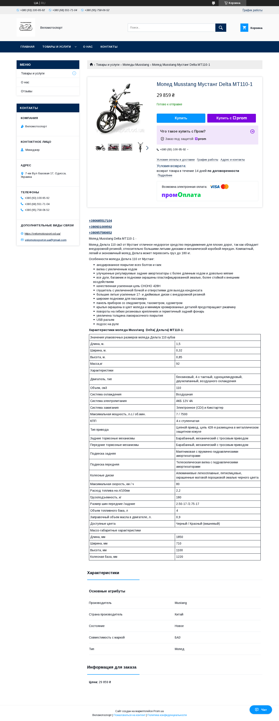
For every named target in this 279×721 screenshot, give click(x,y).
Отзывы (26, 91)
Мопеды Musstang (136, 64)
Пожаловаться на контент (129, 715)
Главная (27, 46)
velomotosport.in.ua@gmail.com (45, 239)
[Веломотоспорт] (26, 35)
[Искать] (220, 28)
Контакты (108, 46)
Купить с (224, 118)
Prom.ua (158, 711)
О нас (88, 46)
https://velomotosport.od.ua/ (43, 233)
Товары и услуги (56, 46)
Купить (181, 118)
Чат (264, 709)
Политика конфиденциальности (167, 715)
